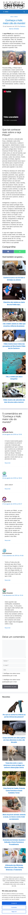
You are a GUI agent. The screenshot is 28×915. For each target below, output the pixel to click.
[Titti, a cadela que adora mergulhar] (14, 373)
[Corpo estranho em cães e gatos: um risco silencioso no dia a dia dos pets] (14, 734)
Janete (4, 476)
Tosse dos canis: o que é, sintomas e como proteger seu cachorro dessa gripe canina (14, 765)
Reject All (14, 911)
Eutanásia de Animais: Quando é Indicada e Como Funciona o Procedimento (14, 842)
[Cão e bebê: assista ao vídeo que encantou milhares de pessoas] (14, 320)
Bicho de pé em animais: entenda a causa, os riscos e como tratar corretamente (14, 817)
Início (11, 16)
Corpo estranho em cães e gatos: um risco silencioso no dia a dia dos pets (14, 740)
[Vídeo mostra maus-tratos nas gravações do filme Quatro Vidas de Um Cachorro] (14, 340)
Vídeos (16, 16)
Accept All (14, 903)
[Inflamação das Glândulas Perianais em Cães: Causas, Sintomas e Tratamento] (14, 862)
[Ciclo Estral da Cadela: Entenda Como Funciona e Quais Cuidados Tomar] (14, 785)
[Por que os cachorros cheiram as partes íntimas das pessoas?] (14, 711)
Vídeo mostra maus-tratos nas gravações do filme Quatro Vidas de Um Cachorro (14, 346)
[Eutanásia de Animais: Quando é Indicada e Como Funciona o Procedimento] (14, 836)
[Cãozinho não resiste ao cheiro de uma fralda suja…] (14, 299)
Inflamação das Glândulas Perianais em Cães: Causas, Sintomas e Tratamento (14, 867)
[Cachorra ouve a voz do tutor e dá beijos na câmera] (14, 274)
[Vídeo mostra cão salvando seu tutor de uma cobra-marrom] (14, 396)
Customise (14, 907)
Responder (7, 463)
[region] (14, 901)
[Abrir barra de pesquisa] (24, 12)
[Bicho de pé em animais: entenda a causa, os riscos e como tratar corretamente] (14, 811)
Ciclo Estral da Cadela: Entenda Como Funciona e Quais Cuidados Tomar (14, 790)
